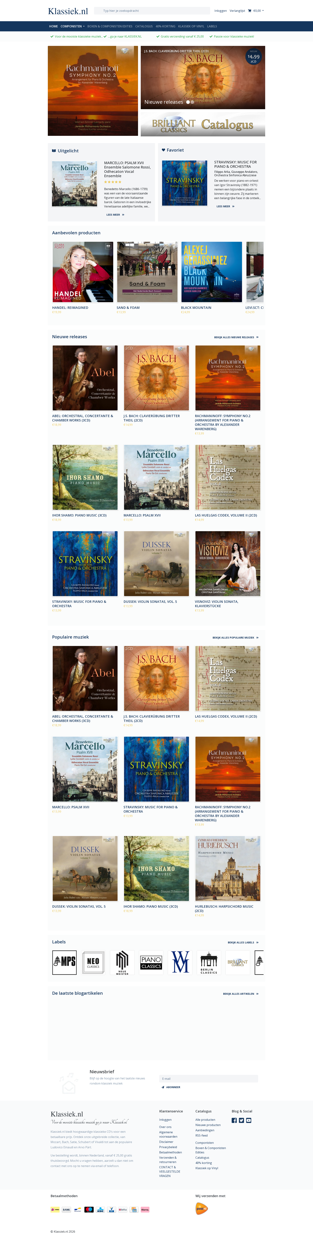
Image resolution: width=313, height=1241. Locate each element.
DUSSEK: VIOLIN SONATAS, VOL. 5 (150, 601)
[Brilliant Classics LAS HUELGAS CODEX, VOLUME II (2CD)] (228, 477)
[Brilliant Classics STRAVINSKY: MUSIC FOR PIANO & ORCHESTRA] (85, 564)
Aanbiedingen (204, 1130)
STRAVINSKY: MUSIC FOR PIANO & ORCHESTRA (79, 603)
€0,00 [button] (257, 11)
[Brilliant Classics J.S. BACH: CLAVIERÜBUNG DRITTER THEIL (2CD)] (156, 378)
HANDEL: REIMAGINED (70, 307)
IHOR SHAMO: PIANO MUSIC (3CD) (79, 515)
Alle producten (205, 1120)
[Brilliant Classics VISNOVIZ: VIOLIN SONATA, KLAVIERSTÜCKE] (228, 564)
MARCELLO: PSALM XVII (142, 515)
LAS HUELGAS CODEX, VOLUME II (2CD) (226, 515)
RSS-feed (201, 1135)
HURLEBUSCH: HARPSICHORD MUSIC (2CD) (224, 908)
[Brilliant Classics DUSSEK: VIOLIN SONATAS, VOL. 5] (156, 564)
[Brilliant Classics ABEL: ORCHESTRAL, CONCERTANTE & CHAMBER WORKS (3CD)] (85, 378)
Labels (212, 26)
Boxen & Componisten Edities (109, 26)
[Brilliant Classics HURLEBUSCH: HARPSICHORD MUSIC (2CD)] (228, 868)
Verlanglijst (237, 11)
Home (54, 26)
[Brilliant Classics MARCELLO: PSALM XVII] (156, 477)
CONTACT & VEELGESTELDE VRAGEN (169, 1171)
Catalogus (144, 26)
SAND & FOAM (128, 307)
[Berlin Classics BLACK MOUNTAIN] (212, 272)
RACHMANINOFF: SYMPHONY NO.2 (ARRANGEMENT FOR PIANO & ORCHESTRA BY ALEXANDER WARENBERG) (222, 422)
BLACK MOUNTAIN (196, 307)
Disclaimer (166, 1142)
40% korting (165, 26)
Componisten (204, 1143)
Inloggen (220, 11)
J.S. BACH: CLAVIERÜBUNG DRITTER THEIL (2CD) (152, 418)
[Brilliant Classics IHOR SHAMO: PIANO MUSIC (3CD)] (85, 477)
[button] (188, 102)
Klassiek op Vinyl (191, 26)
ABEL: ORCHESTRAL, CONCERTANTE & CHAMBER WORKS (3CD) (82, 418)
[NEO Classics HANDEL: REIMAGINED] (83, 272)
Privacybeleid (168, 1147)
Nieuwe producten (208, 1125)
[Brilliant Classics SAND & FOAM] (147, 272)
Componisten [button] (71, 26)
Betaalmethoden (170, 1152)
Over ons (165, 1127)
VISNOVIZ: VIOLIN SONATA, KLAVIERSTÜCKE (216, 603)
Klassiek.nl (68, 11)
